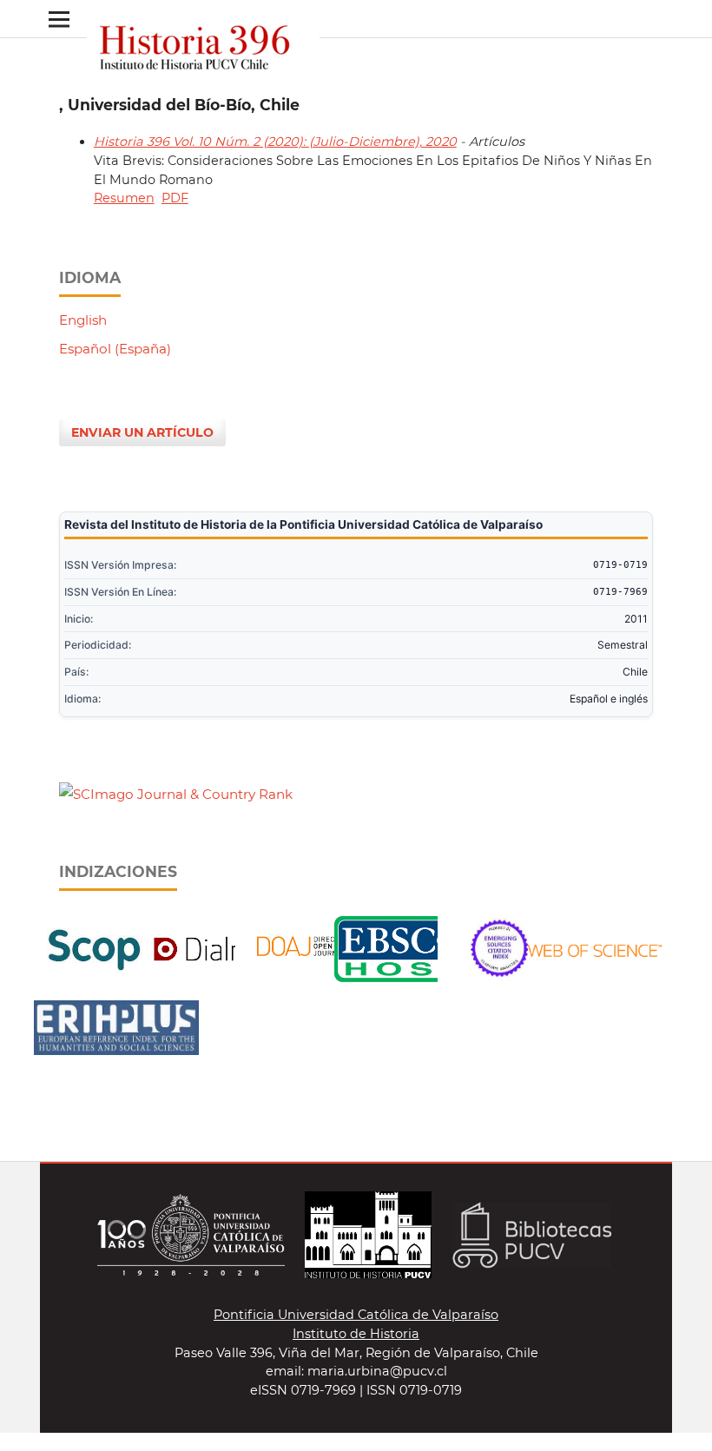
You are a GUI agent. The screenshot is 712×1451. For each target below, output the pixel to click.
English (83, 320)
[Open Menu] (58, 18)
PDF (175, 198)
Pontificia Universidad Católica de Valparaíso (356, 1314)
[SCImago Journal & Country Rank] (176, 794)
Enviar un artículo (142, 432)
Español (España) (115, 348)
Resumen (124, 198)
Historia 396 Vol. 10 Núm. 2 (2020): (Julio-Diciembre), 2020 (275, 141)
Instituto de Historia (356, 1334)
